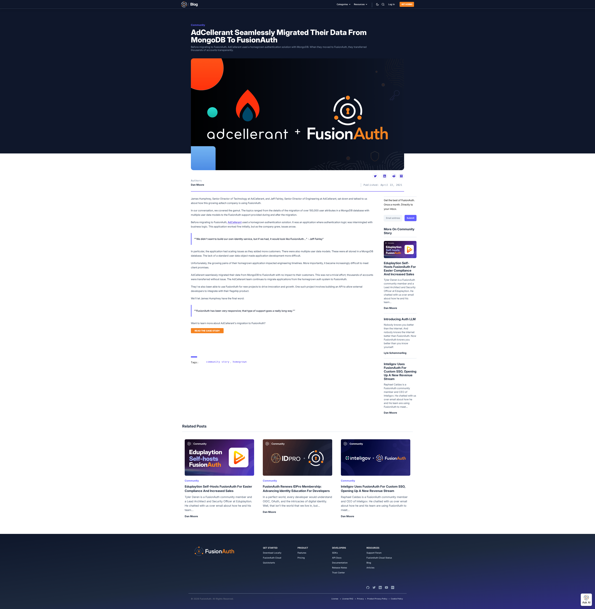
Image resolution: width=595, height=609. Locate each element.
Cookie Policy (397, 599)
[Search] (383, 4)
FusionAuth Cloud (272, 557)
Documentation (340, 562)
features (302, 552)
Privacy (360, 599)
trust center (338, 572)
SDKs (335, 552)
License (335, 599)
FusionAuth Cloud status (379, 557)
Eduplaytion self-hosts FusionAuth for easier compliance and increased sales (400, 268)
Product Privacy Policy (377, 599)
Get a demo (406, 4)
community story (217, 361)
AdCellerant (235, 222)
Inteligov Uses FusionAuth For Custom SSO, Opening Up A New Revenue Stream (400, 371)
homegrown (240, 361)
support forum (373, 552)
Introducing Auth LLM (400, 319)
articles (370, 567)
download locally (272, 552)
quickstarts (269, 562)
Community (198, 24)
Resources (359, 4)
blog (368, 562)
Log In (391, 4)
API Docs (337, 557)
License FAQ (347, 599)
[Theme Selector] (377, 4)
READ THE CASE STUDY (207, 330)
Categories (342, 4)
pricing (301, 557)
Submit (410, 218)
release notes (339, 567)
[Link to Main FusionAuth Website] (184, 4)
